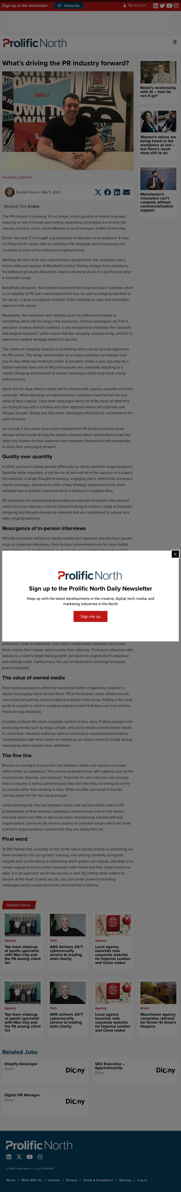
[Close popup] (175, 554)
